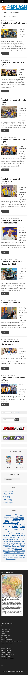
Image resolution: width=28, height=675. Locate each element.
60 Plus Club (8, 515)
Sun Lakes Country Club (8, 491)
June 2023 (13, 300)
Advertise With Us (5, 631)
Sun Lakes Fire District (7, 497)
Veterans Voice (8, 557)
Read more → (5, 53)
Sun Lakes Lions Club (10, 302)
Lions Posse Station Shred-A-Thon (13, 378)
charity (21, 517)
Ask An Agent (12, 517)
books (17, 517)
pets (10, 541)
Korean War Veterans (17, 535)
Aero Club (15, 515)
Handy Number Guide (6, 650)
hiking (14, 529)
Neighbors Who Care (7, 499)
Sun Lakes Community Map (7, 660)
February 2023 (14, 339)
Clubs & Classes (12, 20)
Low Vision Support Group (16, 537)
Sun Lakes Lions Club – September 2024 (11, 221)
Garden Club (7, 527)
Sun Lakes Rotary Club (15, 553)
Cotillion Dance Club (10, 523)
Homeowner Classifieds (6, 639)
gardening (15, 527)
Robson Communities (6, 645)
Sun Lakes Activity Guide (6, 652)
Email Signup (4, 637)
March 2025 (14, 177)
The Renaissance (6, 496)
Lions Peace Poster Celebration (10, 342)
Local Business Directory (6, 648)
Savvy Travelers (14, 545)
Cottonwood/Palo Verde (8, 493)
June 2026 (5, 20)
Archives (3, 633)
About (2, 627)
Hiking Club (21, 529)
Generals (5, 375)
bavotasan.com (21, 673)
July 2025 (13, 98)
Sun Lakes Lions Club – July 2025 (13, 101)
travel (15, 555)
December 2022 (11, 375)
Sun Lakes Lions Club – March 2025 (11, 180)
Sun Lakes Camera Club (12, 550)
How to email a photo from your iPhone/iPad (11, 641)
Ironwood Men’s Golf (16, 531)
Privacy (3, 665)
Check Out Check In (8, 519)
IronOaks (5, 494)
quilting (14, 541)
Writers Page (12, 559)
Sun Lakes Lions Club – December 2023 (11, 262)
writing (19, 559)
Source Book (4, 647)
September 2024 (6, 218)
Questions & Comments (6, 643)
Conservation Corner (16, 521)
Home (2, 625)
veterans (21, 555)
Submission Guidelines (6, 656)
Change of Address (5, 635)
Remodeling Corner (16, 543)
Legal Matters (5, 537)
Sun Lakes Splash (13, 671)
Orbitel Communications (8, 502)
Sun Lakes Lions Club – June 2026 (14, 24)
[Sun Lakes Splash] (14, 7)
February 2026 (6, 60)
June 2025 (13, 137)
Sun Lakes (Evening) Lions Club (13, 63)
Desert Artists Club (18, 525)
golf (10, 529)
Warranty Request (7, 503)
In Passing (8, 531)
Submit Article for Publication (7, 658)
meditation (6, 539)
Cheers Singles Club (14, 520)
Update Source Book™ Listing (7, 654)
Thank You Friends (8, 555)
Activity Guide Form (5, 629)
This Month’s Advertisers (6, 662)
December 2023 (15, 259)
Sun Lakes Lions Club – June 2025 (14, 140)
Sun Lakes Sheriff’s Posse (8, 500)
